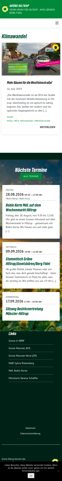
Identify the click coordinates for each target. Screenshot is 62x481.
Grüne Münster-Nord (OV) (23, 355)
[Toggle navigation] (57, 23)
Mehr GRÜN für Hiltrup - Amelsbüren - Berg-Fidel (33, 11)
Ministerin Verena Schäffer (23, 378)
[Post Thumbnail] (31, 58)
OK (31, 476)
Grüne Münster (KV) (19, 348)
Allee (10, 120)
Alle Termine (31, 176)
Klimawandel (27, 120)
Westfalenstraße (43, 120)
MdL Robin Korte (18, 370)
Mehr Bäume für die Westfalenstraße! (29, 83)
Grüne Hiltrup (19, 6)
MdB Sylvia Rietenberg (21, 363)
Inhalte (10, 117)
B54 (17, 120)
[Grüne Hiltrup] (5, 9)
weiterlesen (47, 127)
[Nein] (58, 471)
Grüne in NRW (16, 340)
